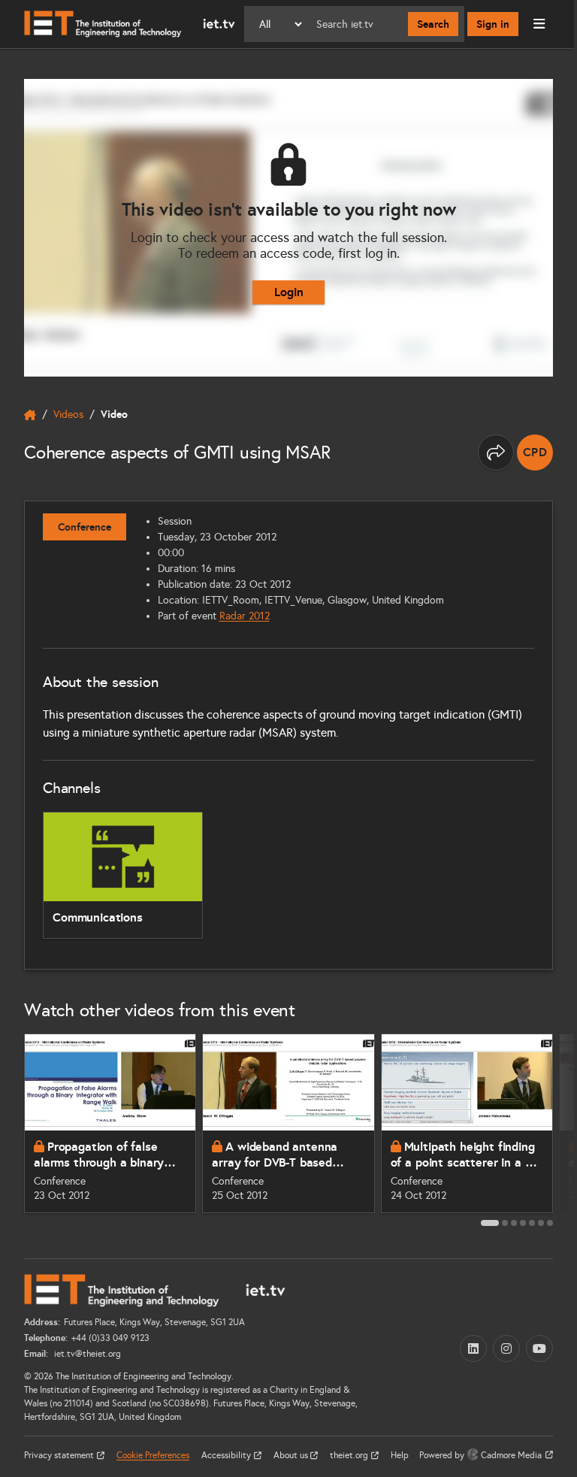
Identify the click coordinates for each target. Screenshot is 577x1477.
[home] (30, 415)
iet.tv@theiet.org (86, 1353)
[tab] (490, 1223)
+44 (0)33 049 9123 (110, 1338)
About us (291, 1455)
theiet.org (350, 1455)
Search (433, 24)
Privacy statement (60, 1455)
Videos (68, 414)
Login (289, 292)
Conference (84, 527)
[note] (535, 452)
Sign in (492, 24)
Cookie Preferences (152, 1455)
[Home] (129, 24)
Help (400, 1455)
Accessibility (227, 1455)
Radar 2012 (244, 616)
